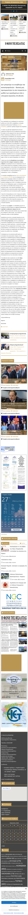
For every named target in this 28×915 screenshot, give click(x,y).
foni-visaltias (9, 75)
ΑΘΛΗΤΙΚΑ (5, 856)
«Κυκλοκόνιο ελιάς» (6, 559)
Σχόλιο (23, 543)
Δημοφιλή (6, 543)
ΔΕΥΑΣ (21, 856)
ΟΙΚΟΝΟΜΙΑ (7, 873)
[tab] (5, 543)
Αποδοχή (14, 902)
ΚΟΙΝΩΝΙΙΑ (9, 869)
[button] (26, 888)
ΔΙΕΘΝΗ (10, 858)
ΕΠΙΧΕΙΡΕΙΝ (5, 863)
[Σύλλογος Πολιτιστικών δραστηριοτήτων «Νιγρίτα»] (5, 579)
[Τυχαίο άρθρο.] (22, 51)
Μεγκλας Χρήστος (17, 871)
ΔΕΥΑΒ (16, 856)
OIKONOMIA (10, 854)
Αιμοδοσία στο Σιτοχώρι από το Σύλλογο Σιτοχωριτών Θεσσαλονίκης (18, 585)
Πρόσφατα (14, 543)
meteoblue (4, 534)
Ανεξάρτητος (4, 808)
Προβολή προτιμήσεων (14, 909)
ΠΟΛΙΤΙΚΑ (8, 876)
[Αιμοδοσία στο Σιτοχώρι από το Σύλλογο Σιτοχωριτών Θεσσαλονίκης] (5, 587)
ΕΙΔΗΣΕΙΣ (6, 861)
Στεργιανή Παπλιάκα (9, 881)
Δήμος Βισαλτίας (5, 812)
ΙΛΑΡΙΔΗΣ (4, 866)
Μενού (8, 50)
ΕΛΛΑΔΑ (4, 57)
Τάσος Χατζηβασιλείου (18, 886)
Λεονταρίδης (15, 869)
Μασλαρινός (10, 871)
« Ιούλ (3, 846)
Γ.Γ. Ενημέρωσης (5, 810)
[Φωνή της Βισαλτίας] (2, 51)
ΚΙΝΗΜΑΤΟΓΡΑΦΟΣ (12, 866)
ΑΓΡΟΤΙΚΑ (18, 854)
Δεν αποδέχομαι (14, 906)
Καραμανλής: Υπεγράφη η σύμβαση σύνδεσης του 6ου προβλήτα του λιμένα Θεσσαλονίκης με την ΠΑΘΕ (14, 405)
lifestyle (3, 854)
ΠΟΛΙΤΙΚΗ (10, 57)
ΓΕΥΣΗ (12, 856)
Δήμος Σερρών (5, 814)
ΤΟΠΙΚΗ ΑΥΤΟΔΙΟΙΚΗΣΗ (14, 884)
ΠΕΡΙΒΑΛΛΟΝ (19, 873)
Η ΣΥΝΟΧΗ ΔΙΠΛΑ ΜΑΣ (16, 863)
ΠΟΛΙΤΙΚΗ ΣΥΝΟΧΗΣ (8, 878)
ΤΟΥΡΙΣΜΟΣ (6, 886)
